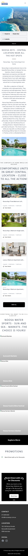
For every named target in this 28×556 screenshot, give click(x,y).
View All (14, 304)
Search (14, 44)
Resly (19, 553)
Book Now (14, 496)
